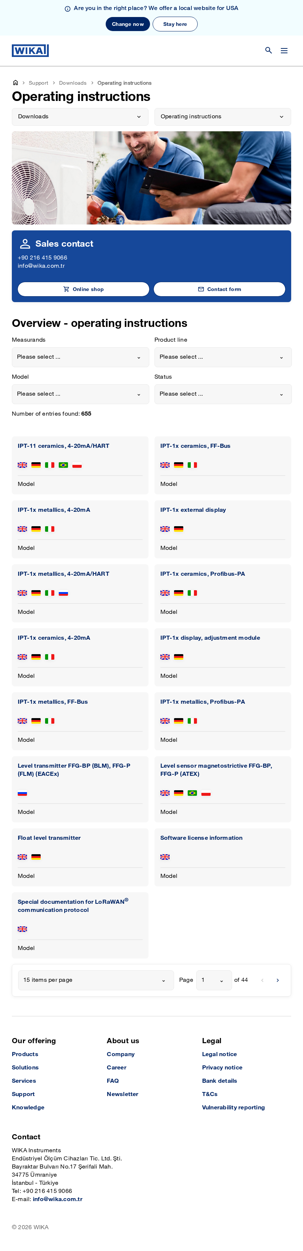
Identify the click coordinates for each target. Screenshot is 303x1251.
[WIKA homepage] (30, 50)
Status (163, 377)
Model (20, 377)
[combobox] (80, 357)
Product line (170, 340)
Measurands (28, 340)
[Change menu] (284, 51)
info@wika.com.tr (41, 266)
